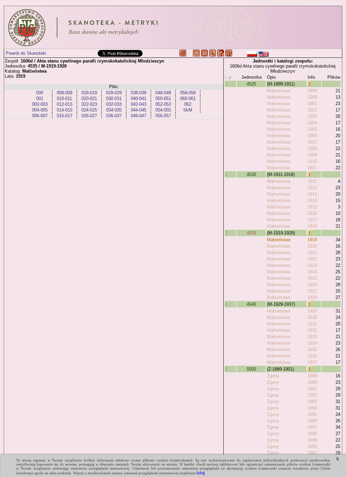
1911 (312, 167)
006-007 (40, 115)
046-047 (138, 115)
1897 (312, 427)
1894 (312, 407)
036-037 (114, 115)
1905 (312, 129)
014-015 (64, 109)
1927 (312, 291)
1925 (312, 278)
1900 (312, 97)
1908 (312, 148)
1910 (312, 161)
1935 (312, 349)
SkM (187, 109)
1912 (312, 187)
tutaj (200, 472)
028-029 (114, 92)
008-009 (64, 92)
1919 (312, 239)
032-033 (114, 104)
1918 (312, 226)
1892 (312, 395)
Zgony (273, 375)
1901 (312, 103)
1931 (312, 323)
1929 (312, 310)
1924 (312, 271)
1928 (312, 297)
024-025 (89, 109)
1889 (312, 375)
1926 (312, 284)
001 (39, 98)
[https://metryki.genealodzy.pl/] (173, 27)
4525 (251, 83)
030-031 (114, 98)
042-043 (138, 104)
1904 (312, 122)
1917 (312, 219)
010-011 (64, 98)
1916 (312, 213)
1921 (312, 252)
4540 (251, 304)
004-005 (40, 109)
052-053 (163, 104)
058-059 (188, 92)
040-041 (138, 98)
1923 (312, 265)
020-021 (89, 98)
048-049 (163, 92)
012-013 (64, 104)
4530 (251, 174)
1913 (312, 194)
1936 (312, 355)
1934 (312, 343)
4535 (251, 232)
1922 (312, 258)
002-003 (40, 104)
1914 (312, 200)
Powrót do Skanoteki (26, 53)
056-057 (163, 115)
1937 (312, 362)
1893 (312, 401)
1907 (312, 142)
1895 (312, 414)
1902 (312, 109)
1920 (312, 246)
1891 (312, 388)
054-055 (163, 109)
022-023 (89, 104)
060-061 (188, 98)
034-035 (114, 109)
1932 (312, 330)
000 (39, 92)
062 (187, 104)
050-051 (163, 98)
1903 (312, 116)
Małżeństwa (278, 90)
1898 (312, 433)
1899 (312, 90)
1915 (312, 206)
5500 (251, 369)
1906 (312, 135)
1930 (312, 317)
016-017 (64, 115)
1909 (312, 154)
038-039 (138, 92)
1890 (312, 382)
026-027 (89, 115)
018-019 (89, 92)
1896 (312, 420)
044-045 (138, 109)
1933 (312, 336)
